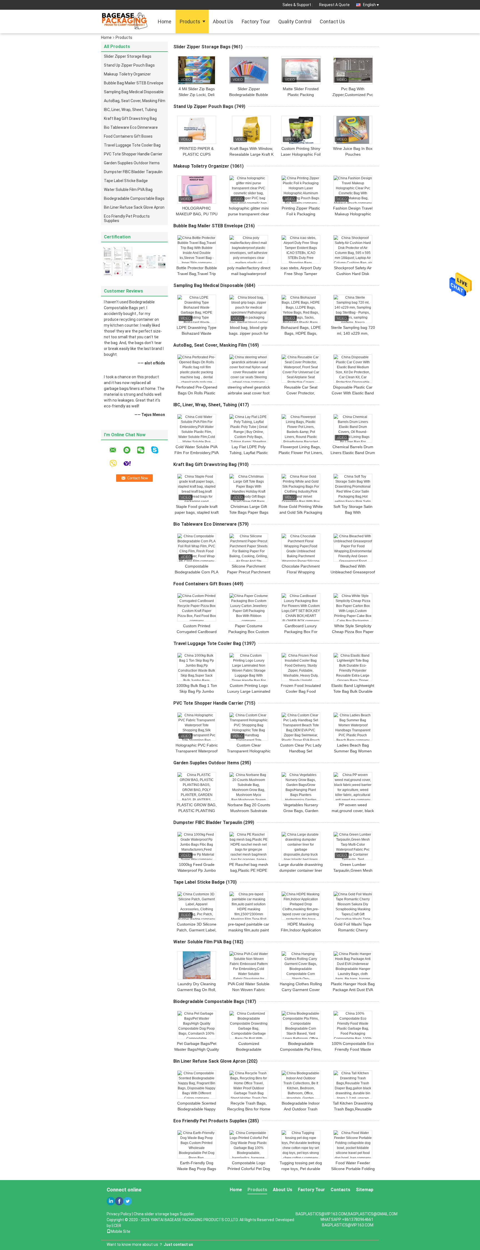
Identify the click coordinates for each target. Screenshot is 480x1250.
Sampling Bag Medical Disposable (134, 92)
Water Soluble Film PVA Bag (128, 189)
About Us (223, 21)
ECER (116, 1225)
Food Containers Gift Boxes (128, 136)
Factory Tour (256, 21)
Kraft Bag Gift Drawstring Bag (130, 118)
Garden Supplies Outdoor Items (132, 163)
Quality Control (294, 21)
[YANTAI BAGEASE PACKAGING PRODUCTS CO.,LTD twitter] (127, 1201)
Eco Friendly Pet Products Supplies (127, 218)
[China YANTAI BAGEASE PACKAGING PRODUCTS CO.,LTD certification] (117, 261)
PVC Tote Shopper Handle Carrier (133, 154)
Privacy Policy (119, 1214)
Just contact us (178, 1244)
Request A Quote (334, 4)
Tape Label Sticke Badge (126, 180)
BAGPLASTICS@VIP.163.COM (347, 1225)
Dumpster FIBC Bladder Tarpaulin (133, 172)
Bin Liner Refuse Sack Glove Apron (134, 207)
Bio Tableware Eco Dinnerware (131, 127)
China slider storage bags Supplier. (164, 1214)
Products (190, 21)
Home (164, 21)
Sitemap (364, 1189)
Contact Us (332, 21)
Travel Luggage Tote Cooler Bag (132, 145)
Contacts (340, 1189)
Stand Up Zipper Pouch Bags (129, 65)
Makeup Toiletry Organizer (127, 74)
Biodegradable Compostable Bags (134, 198)
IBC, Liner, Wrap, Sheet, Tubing (130, 109)
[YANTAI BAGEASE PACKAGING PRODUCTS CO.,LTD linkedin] (111, 1201)
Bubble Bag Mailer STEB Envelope (133, 83)
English (369, 4)
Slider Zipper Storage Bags (127, 56)
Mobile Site (120, 1231)
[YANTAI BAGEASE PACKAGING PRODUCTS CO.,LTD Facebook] (119, 1201)
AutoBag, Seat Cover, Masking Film (134, 101)
